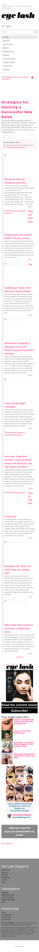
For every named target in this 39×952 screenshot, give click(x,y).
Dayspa (6, 851)
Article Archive (6, 870)
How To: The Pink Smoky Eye (22, 732)
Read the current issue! (19, 705)
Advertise (6, 8)
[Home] (18, 16)
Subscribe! (19, 710)
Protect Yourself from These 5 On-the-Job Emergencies (24, 721)
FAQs (3, 902)
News (6, 48)
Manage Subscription (9, 899)
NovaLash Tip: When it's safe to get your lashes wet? (18, 569)
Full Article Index (19, 946)
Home (6, 37)
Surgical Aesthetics (9, 857)
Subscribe (9, 62)
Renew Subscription (8, 895)
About (6, 41)
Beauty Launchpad (8, 848)
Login (4, 4)
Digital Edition (8, 6)
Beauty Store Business (19, 847)
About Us (5, 872)
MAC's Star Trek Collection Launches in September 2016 (19, 628)
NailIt (8, 853)
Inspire (16, 851)
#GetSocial (9, 59)
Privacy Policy (6, 917)
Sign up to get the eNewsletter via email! (19, 831)
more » (30, 206)
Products (8, 52)
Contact (8, 66)
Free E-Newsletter (23, 6)
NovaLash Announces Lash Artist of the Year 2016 (24, 756)
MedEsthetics (28, 850)
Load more (19, 657)
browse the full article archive (16, 147)
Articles (8, 44)
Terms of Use (6, 919)
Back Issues (6, 877)
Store (6, 70)
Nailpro (29, 854)
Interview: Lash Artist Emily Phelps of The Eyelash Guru (24, 744)
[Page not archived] (7, 724)
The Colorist (31, 847)
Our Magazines (7, 915)
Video (6, 55)
